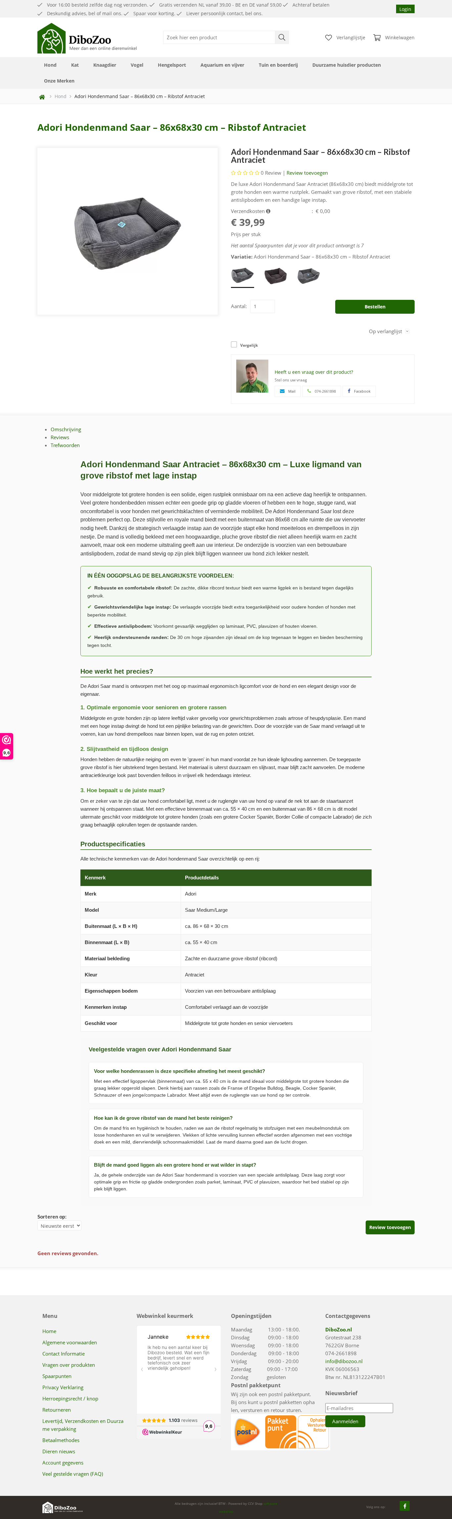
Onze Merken (59, 81)
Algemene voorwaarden (69, 1342)
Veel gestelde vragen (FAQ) (72, 1473)
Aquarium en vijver (222, 65)
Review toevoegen (307, 172)
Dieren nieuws (58, 1451)
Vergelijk (249, 345)
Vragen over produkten (68, 1364)
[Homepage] (87, 37)
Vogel (137, 65)
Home (49, 1331)
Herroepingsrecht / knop (70, 1398)
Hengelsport (172, 65)
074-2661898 (341, 1353)
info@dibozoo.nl (344, 1361)
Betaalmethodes (60, 1440)
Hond (50, 65)
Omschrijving (66, 429)
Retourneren (56, 1409)
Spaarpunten (56, 1376)
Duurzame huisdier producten (346, 65)
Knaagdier (104, 65)
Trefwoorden (65, 445)
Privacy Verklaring (62, 1387)
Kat (75, 65)
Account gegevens (62, 1462)
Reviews (60, 437)
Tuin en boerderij (278, 65)
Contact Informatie (63, 1353)
